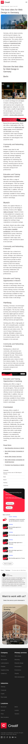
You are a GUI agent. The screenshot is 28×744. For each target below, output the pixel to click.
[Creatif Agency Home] (9, 725)
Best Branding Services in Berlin (14, 448)
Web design (18, 656)
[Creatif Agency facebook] (7, 737)
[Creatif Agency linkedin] (1, 737)
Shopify (17, 673)
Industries (4, 683)
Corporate (3, 690)
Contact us (4, 673)
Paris (2, 713)
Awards (10, 516)
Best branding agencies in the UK (17, 535)
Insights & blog (5, 670)
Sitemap (14, 734)
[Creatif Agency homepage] (5, 2)
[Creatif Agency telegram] (15, 737)
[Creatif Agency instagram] (4, 737)
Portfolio (3, 666)
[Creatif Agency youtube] (13, 737)
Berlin (16, 706)
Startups (3, 686)
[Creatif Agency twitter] (10, 737)
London (17, 710)
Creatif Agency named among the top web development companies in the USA (17, 520)
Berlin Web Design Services (13, 456)
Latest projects (5, 663)
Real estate (4, 697)
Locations (4, 703)
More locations (5, 717)
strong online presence (17, 115)
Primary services (21, 652)
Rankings (15, 516)
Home (2, 570)
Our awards (4, 659)
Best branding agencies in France (17, 558)
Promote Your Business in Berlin (14, 465)
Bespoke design (19, 663)
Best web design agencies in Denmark (15, 543)
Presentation (18, 666)
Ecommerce (18, 670)
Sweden (17, 713)
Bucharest (3, 706)
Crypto (2, 693)
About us (3, 656)
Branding (17, 659)
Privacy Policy (9, 734)
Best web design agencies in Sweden (15, 551)
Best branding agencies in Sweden (15, 528)
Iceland (3, 710)
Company (4, 652)
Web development (19, 677)
